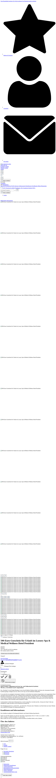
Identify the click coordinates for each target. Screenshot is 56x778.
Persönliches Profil (9, 186)
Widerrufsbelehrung (8, 769)
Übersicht (3, 186)
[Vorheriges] (2, 575)
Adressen (16, 186)
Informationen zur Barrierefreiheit (11, 768)
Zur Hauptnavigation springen (29, 1)
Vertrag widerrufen (8, 770)
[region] (28, 417)
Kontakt (5, 745)
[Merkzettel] (1, 176)
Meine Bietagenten (42, 186)
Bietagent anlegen (5, 669)
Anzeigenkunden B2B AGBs (10, 772)
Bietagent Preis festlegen (10, 666)
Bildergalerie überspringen (7, 200)
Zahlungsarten (22, 186)
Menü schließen (6, 180)
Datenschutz (6, 764)
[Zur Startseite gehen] (6, 164)
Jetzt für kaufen (11, 659)
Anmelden (3, 183)
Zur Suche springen (17, 1)
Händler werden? (7, 746)
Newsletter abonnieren (9, 751)
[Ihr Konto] (2, 178)
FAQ (5, 743)
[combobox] (7, 190)
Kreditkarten (35, 186)
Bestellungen (29, 186)
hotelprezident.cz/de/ (5, 732)
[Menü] (2, 171)
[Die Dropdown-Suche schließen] (17, 190)
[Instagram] (6, 752)
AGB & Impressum (8, 766)
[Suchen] (2, 173)
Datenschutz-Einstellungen (10, 765)
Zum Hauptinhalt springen (7, 1)
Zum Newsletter (4, 658)
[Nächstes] (5, 575)
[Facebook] (6, 754)
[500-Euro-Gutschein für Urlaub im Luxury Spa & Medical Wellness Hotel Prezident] (20, 202)
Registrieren (5, 184)
